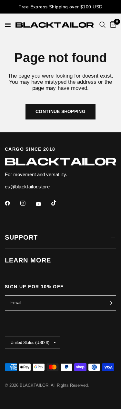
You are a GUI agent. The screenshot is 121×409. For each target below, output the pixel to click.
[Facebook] (12, 203)
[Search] (102, 25)
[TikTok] (58, 203)
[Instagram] (27, 203)
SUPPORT (21, 237)
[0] (112, 25)
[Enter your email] (109, 303)
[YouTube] (43, 204)
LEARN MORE (28, 260)
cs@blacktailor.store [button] (27, 186)
